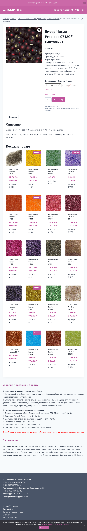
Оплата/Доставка (10, 506)
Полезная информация (13, 512)
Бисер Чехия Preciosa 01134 (33, 352)
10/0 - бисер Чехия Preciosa (61, 108)
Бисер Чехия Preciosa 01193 (53, 217)
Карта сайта (8, 509)
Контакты (7, 515)
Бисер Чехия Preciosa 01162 (53, 171)
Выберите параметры (14, 188)
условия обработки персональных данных (55, 524)
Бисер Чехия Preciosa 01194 (53, 352)
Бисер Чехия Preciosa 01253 (72, 352)
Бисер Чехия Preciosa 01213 (72, 262)
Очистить (48, 89)
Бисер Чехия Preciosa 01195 (72, 217)
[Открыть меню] (82, 10)
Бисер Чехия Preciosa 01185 (13, 217)
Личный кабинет (10, 518)
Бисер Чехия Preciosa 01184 (33, 217)
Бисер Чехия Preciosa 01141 (53, 262)
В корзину (58, 99)
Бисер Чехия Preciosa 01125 (72, 171)
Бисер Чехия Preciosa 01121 (13, 307)
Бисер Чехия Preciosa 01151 (33, 307)
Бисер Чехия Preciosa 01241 (13, 171)
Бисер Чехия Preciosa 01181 (33, 171)
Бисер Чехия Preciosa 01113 (72, 307)
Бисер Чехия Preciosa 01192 (13, 262)
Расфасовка (50, 81)
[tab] (13, 117)
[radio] (53, 85)
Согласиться (44, 528)
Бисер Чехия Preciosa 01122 (33, 262)
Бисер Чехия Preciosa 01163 (53, 307)
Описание (13, 117)
